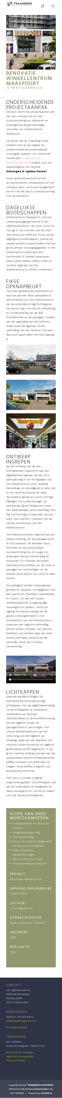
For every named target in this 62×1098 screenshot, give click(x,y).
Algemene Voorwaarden (20, 1056)
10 (44, 65)
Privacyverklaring (15, 1060)
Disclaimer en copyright (19, 1052)
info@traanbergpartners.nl (21, 1020)
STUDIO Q (46, 1093)
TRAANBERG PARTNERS (40, 1085)
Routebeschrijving (16, 1027)
